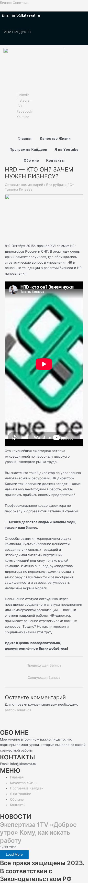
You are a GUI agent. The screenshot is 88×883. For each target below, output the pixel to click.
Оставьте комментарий (24, 185)
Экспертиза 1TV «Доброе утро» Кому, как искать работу (38, 832)
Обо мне (31, 160)
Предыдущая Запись (44, 665)
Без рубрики (56, 185)
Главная (25, 138)
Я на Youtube (66, 149)
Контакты (55, 160)
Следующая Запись (44, 677)
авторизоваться (18, 710)
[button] (32, 72)
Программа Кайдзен (28, 149)
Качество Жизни (55, 138)
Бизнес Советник (14, 3)
